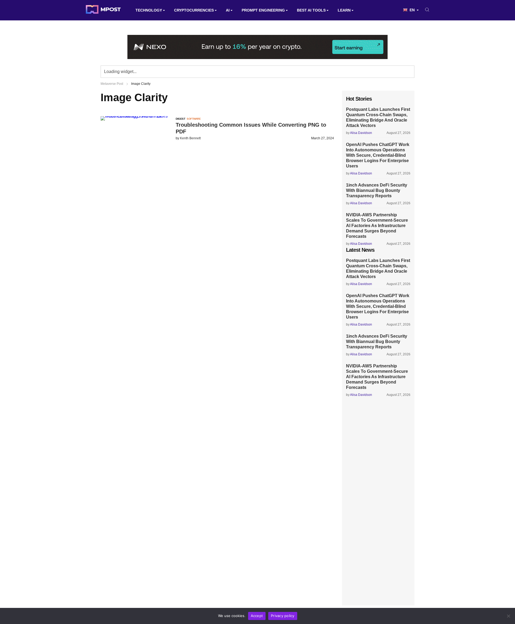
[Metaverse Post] (103, 10)
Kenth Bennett (190, 138)
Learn (344, 10)
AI (228, 10)
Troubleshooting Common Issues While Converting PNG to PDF (251, 128)
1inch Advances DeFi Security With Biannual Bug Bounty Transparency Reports (376, 190)
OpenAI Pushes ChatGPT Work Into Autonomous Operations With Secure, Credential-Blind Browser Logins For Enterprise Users (377, 155)
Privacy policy (283, 616)
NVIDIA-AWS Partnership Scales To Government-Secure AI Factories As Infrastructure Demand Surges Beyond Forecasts (377, 226)
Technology (148, 10)
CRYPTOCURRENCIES (194, 10)
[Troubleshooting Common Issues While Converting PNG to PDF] (137, 116)
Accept (257, 616)
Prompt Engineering (263, 10)
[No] (508, 616)
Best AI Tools (311, 10)
